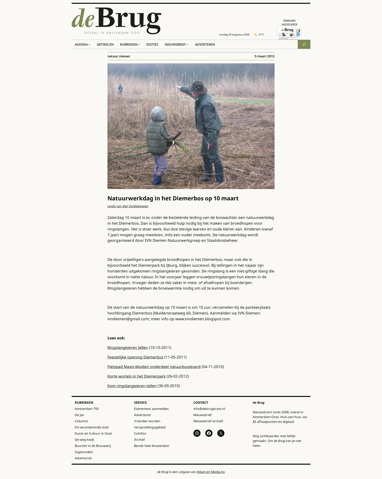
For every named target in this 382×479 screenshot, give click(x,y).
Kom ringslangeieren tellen (132, 385)
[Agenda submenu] (90, 44)
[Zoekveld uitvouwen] (304, 44)
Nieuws (124, 56)
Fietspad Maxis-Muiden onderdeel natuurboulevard (154, 366)
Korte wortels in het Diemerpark (136, 376)
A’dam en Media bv (211, 472)
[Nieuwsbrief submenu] (188, 44)
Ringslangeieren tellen (127, 347)
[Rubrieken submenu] (139, 44)
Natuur (112, 56)
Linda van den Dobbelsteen (127, 206)
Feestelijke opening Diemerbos (135, 357)
